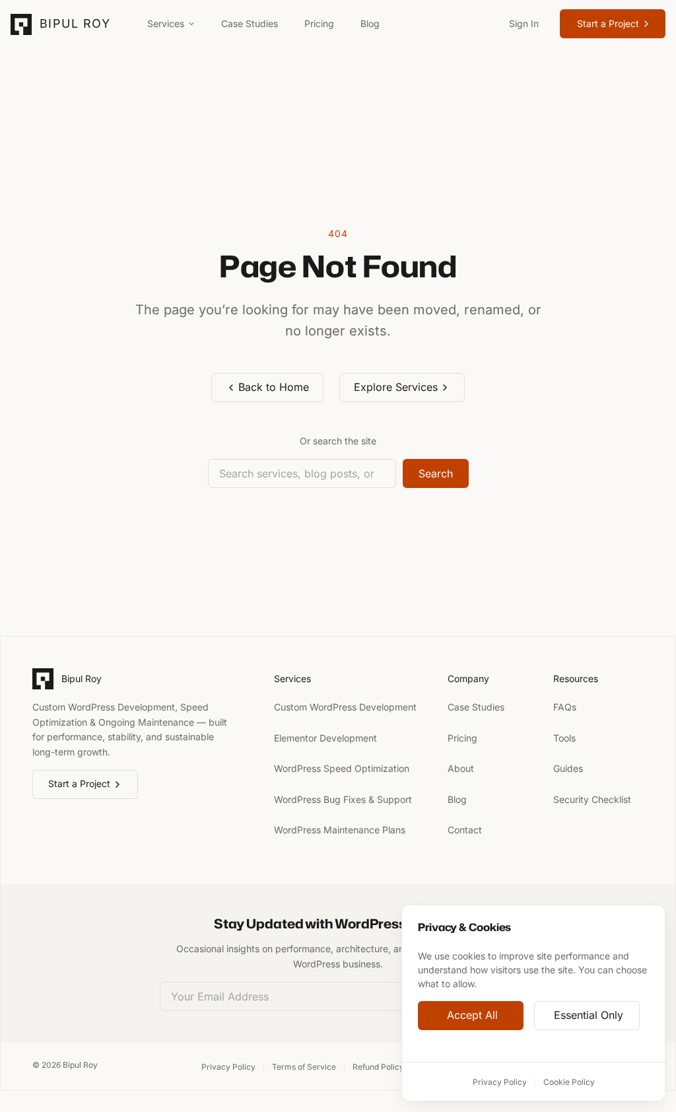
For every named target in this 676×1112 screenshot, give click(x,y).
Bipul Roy (75, 23)
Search (436, 473)
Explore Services (396, 387)
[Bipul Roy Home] (21, 24)
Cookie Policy (569, 1082)
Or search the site (338, 440)
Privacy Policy (500, 1082)
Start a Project (608, 23)
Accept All (472, 1015)
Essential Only (588, 1015)
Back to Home (273, 387)
